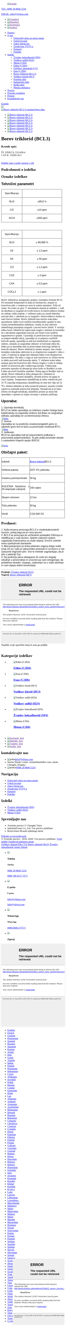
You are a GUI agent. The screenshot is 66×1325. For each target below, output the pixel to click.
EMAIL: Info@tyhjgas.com (14, 14)
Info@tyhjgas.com (24, 759)
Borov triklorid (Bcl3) (38, 844)
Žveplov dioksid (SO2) (22, 572)
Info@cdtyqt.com (15, 904)
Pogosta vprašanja (16, 93)
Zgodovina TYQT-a (23, 46)
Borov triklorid (37, 461)
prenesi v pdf (27, 163)
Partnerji (18, 49)
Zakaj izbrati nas (21, 43)
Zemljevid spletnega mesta (21, 841)
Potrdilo (17, 52)
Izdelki (10, 54)
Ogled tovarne (20, 41)
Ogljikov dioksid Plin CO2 (14, 844)
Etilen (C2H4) (20, 65)
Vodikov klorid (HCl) (24, 76)
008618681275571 (16, 928)
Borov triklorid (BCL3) (25, 74)
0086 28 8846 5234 (25, 767)
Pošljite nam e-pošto (11, 163)
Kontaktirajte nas (15, 98)
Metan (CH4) (20, 63)
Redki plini (19, 85)
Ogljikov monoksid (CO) (26, 68)
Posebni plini (20, 79)
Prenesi (10, 96)
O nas (10, 35)
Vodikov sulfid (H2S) (24, 60)
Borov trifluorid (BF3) (21, 575)
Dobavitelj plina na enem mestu (29, 38)
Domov (11, 32)
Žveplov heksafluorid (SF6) (27, 57)
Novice (10, 90)
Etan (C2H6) (20, 71)
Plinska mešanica (22, 87)
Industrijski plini (21, 82)
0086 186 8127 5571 (17, 876)
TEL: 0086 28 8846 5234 (13, 9)
